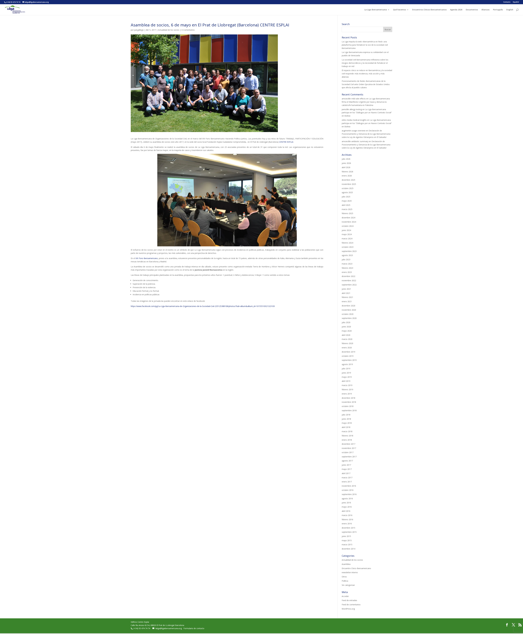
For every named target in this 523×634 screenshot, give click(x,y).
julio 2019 (346, 368)
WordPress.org (348, 608)
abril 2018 (346, 427)
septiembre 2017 (349, 456)
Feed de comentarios (351, 604)
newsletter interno (350, 572)
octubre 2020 (347, 314)
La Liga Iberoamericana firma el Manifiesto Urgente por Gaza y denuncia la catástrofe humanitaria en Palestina (366, 101)
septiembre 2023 (349, 251)
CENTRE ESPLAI (286, 142)
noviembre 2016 (349, 486)
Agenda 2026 (456, 10)
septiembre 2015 (349, 532)
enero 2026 (347, 175)
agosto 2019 (347, 364)
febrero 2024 (347, 242)
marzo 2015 (347, 544)
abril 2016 (346, 511)
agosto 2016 (347, 498)
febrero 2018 (347, 435)
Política (345, 581)
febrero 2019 (347, 389)
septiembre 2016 (349, 494)
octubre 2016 (347, 490)
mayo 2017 (347, 469)
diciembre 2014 (348, 548)
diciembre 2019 (348, 351)
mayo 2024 (347, 234)
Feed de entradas (349, 600)
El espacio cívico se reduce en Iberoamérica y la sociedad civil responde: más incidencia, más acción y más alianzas (367, 73)
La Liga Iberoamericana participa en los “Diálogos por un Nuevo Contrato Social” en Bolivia (367, 112)
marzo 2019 (347, 385)
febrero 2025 (347, 213)
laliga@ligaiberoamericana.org (168, 628)
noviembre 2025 (349, 184)
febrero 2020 (347, 343)
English (509, 10)
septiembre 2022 (349, 284)
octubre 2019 (347, 356)
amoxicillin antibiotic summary (355, 141)
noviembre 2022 (349, 280)
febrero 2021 (347, 297)
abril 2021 (346, 293)
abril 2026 (346, 167)
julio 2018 (346, 414)
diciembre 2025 (348, 180)
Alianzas (485, 10)
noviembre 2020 (349, 310)
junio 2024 (346, 230)
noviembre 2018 (349, 402)
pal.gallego (139, 30)
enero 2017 (347, 481)
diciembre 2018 (348, 398)
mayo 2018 (347, 423)
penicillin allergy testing (352, 109)
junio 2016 (346, 502)
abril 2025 (346, 205)
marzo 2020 (347, 339)
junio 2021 (346, 289)
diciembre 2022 (348, 276)
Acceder (345, 596)
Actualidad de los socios (168, 30)
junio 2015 (346, 536)
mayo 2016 (347, 507)
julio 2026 (346, 159)
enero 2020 (347, 347)
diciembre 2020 (348, 305)
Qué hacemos (399, 10)
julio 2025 (346, 196)
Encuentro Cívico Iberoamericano (356, 568)
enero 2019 (347, 393)
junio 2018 (346, 419)
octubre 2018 (347, 406)
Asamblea (346, 564)
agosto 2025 (347, 192)
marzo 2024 (347, 238)
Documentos (472, 10)
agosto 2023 (347, 255)
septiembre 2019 (349, 360)
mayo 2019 (347, 377)
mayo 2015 (347, 540)
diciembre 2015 (348, 527)
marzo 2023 (347, 263)
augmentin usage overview (353, 130)
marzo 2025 (347, 209)
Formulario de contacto (193, 628)
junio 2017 (346, 465)
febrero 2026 (347, 171)
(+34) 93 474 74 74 (142, 628)
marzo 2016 (347, 515)
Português (498, 10)
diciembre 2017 (348, 444)
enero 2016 (347, 523)
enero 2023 (347, 272)
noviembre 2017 (349, 448)
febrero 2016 (347, 519)
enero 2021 (347, 301)
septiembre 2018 (349, 410)
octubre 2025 (347, 188)
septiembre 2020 (349, 318)
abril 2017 (346, 473)
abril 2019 (346, 381)
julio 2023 (346, 259)
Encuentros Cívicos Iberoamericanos (429, 10)
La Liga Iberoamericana (375, 10)
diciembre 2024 (348, 217)
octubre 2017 (347, 452)
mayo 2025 (347, 201)
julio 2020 (346, 322)
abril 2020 (346, 335)
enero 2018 (347, 440)
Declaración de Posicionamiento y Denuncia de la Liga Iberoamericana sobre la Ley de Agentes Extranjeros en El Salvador (366, 133)
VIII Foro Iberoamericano (147, 258)
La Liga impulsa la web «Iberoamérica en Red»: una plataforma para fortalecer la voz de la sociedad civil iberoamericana (365, 44)
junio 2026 (346, 163)
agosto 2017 (347, 460)
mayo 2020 (347, 331)
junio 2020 (346, 326)
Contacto (506, 2)
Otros (344, 576)
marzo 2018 (347, 431)
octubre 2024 (347, 226)
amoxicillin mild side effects (354, 98)
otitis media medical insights (354, 120)
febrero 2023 (347, 268)
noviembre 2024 (349, 221)
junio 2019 (346, 372)
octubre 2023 (347, 247)
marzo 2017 (347, 477)
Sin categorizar (348, 585)
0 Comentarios (188, 30)
